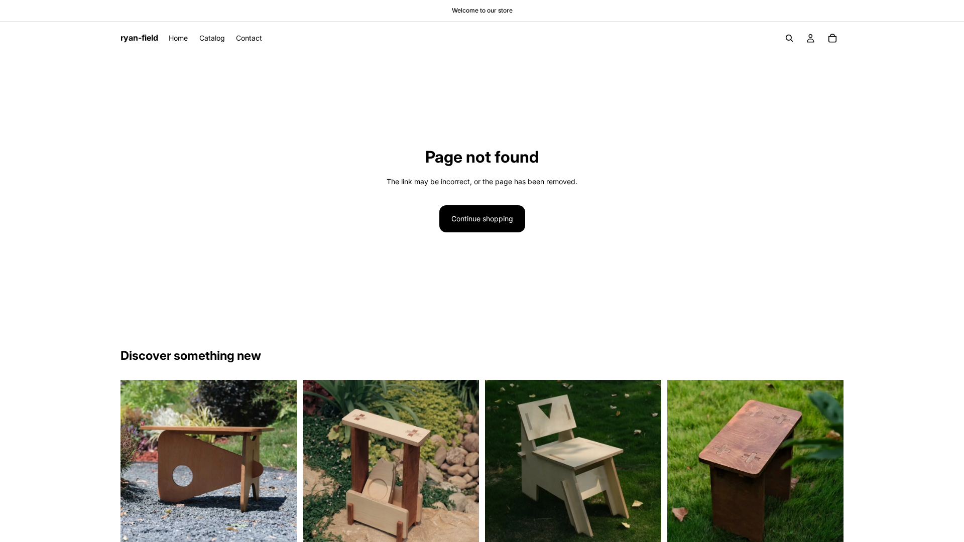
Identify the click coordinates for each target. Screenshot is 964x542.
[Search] (789, 38)
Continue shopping (482, 218)
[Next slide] (282, 468)
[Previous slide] (135, 468)
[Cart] (832, 38)
